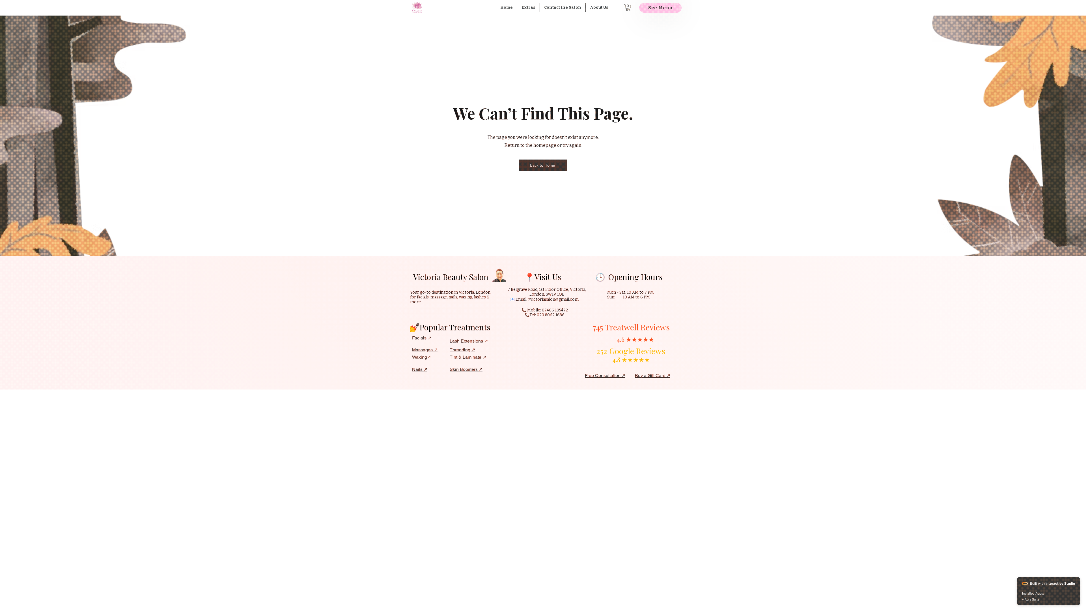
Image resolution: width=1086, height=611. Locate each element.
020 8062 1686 (550, 315)
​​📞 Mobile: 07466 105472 (545, 310)
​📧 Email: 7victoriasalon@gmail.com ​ (544, 299)
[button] (528, 7)
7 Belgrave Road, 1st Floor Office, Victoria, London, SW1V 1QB (547, 292)
